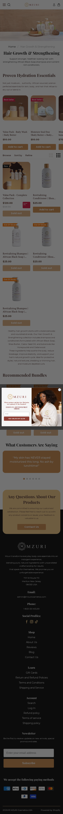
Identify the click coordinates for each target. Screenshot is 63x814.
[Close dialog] (59, 389)
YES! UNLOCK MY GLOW (16, 418)
